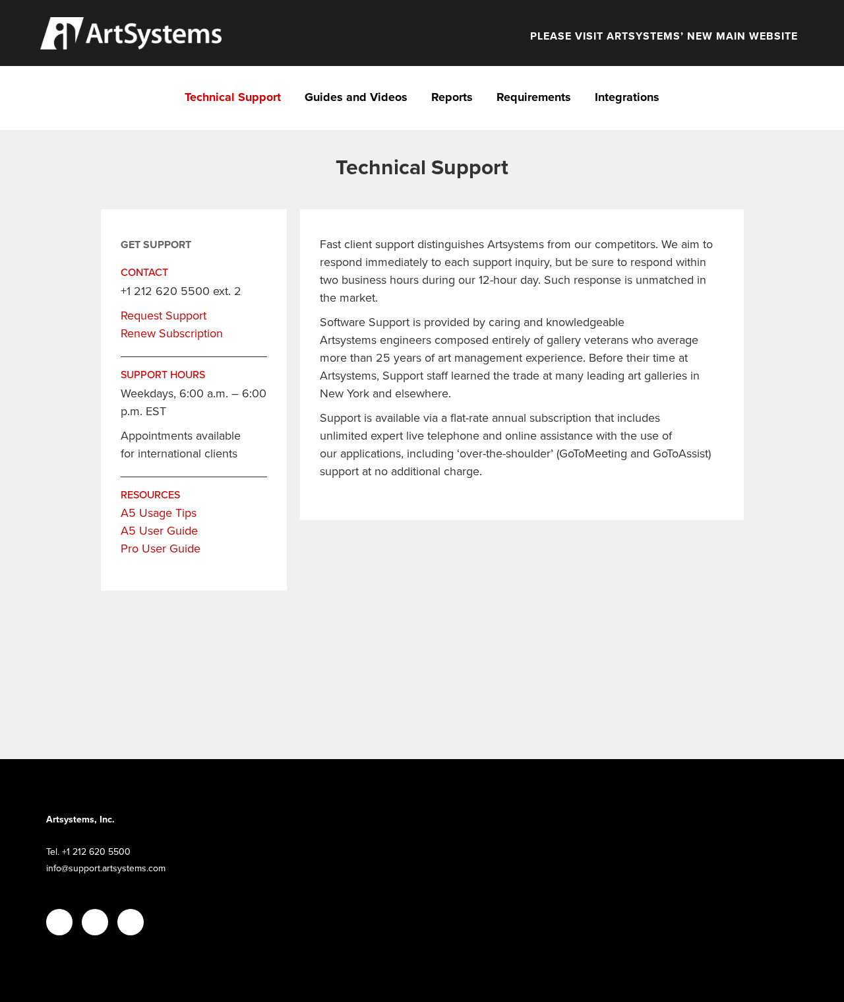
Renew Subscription (172, 333)
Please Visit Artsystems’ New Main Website (664, 36)
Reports (452, 97)
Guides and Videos (356, 97)
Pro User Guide (160, 548)
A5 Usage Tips (158, 513)
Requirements (534, 97)
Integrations (627, 97)
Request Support (163, 315)
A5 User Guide (159, 530)
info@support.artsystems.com (106, 868)
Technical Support (233, 97)
